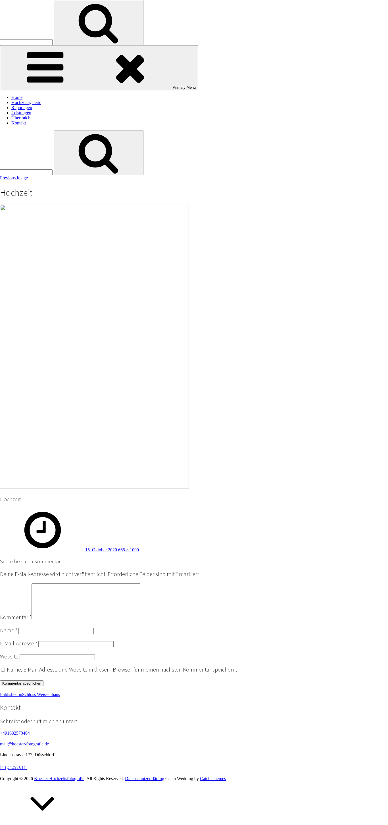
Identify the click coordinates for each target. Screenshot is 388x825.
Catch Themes (213, 778)
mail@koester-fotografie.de (24, 743)
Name (8, 630)
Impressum (13, 766)
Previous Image (14, 177)
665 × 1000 (128, 549)
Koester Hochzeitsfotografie (59, 778)
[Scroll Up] (42, 822)
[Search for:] (27, 42)
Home (16, 97)
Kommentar (16, 617)
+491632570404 (15, 733)
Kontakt (18, 122)
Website (9, 656)
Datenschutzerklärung (144, 778)
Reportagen (21, 107)
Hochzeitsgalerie (26, 102)
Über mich (20, 117)
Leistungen (21, 112)
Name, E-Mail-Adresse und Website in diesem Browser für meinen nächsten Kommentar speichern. (122, 669)
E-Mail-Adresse (18, 643)
